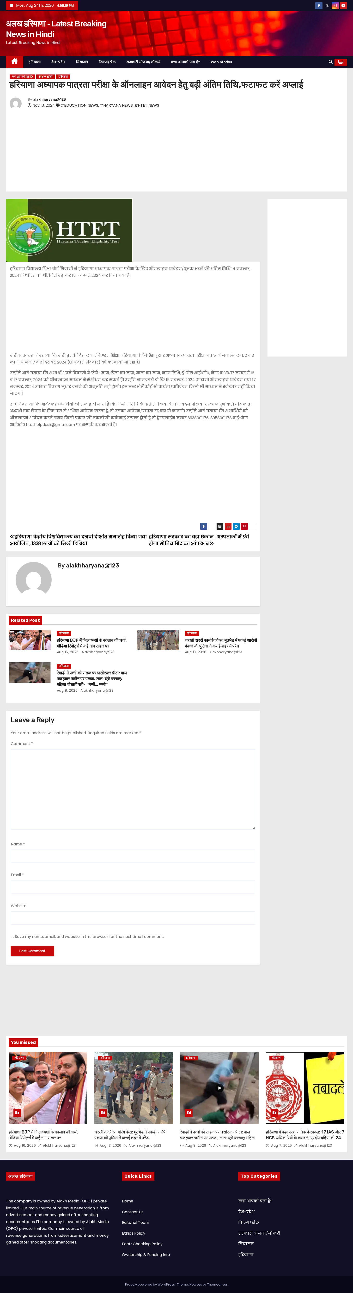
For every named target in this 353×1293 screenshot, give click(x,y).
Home (127, 1201)
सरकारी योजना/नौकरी (143, 62)
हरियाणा (35, 62)
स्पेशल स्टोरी (45, 77)
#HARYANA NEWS (116, 105)
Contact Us (132, 1212)
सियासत (82, 62)
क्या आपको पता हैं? (185, 62)
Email (17, 875)
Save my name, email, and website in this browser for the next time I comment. (89, 936)
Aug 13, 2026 (196, 652)
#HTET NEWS (146, 105)
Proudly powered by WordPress (150, 1284)
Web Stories (221, 62)
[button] (331, 62)
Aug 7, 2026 (282, 1145)
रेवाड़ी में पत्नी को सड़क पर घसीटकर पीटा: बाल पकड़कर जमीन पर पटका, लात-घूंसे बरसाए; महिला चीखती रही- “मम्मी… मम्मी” (92, 678)
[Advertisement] (154, 151)
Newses (195, 1284)
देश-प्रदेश (58, 62)
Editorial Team (135, 1222)
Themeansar (217, 1284)
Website (18, 906)
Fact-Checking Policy (142, 1244)
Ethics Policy (133, 1233)
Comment (22, 743)
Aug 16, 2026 (68, 652)
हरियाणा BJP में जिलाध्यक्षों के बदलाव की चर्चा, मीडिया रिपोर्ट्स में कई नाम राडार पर (92, 643)
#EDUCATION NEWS (79, 105)
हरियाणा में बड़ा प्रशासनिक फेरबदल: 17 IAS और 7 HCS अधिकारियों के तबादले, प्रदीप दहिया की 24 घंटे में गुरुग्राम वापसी (305, 1137)
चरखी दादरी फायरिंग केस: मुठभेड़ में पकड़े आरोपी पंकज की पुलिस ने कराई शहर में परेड (221, 643)
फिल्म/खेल (107, 62)
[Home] (14, 62)
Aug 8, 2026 (67, 690)
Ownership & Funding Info (146, 1254)
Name (18, 844)
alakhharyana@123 (49, 100)
